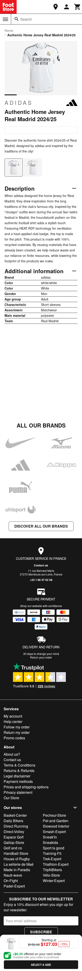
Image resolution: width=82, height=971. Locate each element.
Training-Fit (52, 853)
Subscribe (41, 931)
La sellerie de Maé (18, 864)
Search (26, 19)
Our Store (11, 797)
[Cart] (77, 6)
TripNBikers (52, 869)
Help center (13, 721)
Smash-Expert (54, 831)
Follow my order (17, 727)
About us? (12, 754)
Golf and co (13, 848)
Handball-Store (16, 853)
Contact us (41, 565)
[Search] (16, 19)
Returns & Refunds (19, 770)
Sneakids (50, 842)
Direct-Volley (14, 831)
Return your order (41, 657)
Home (9, 30)
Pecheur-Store (54, 815)
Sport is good (53, 848)
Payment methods (18, 781)
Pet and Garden (55, 820)
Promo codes (14, 737)
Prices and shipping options (26, 786)
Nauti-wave (13, 875)
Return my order (17, 732)
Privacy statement (18, 792)
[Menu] (5, 19)
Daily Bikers (13, 820)
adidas (19, 102)
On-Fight (11, 880)
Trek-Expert (52, 858)
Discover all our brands (41, 526)
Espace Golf (13, 837)
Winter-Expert (54, 880)
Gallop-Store (14, 842)
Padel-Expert (14, 886)
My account (13, 716)
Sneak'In (50, 837)
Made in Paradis (17, 869)
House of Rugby (17, 858)
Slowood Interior (56, 826)
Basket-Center (15, 815)
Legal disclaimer (17, 776)
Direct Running (16, 826)
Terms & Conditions (19, 765)
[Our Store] (55, 6)
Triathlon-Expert (56, 864)
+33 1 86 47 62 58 (41, 580)
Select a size (41, 965)
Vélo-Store (51, 875)
